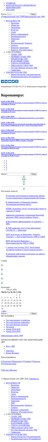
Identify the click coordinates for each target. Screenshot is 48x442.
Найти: (4, 174)
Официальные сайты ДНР (12, 336)
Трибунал (10, 351)
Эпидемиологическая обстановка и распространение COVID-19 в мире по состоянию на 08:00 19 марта (24, 154)
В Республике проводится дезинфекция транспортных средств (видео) (22, 117)
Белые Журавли (12, 353)
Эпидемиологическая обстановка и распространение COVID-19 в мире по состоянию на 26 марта (24, 102)
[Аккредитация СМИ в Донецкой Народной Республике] (2, 265)
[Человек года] (25, 179)
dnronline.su (34, 379)
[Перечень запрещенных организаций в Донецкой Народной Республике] (2, 274)
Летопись (10, 327)
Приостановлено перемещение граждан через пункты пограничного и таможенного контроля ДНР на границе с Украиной (22, 139)
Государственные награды (17, 325)
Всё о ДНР (10, 346)
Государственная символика (18, 322)
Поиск (3, 14)
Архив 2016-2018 (13, 329)
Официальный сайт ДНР (34, 17)
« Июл (3, 311)
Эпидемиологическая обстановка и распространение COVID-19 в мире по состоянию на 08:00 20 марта (24, 146)
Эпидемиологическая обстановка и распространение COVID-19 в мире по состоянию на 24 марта (24, 131)
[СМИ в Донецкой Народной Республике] (2, 270)
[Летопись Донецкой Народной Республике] (2, 279)
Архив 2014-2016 (13, 331)
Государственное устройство (18, 320)
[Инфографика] (2, 283)
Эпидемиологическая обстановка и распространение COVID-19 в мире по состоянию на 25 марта (24, 110)
